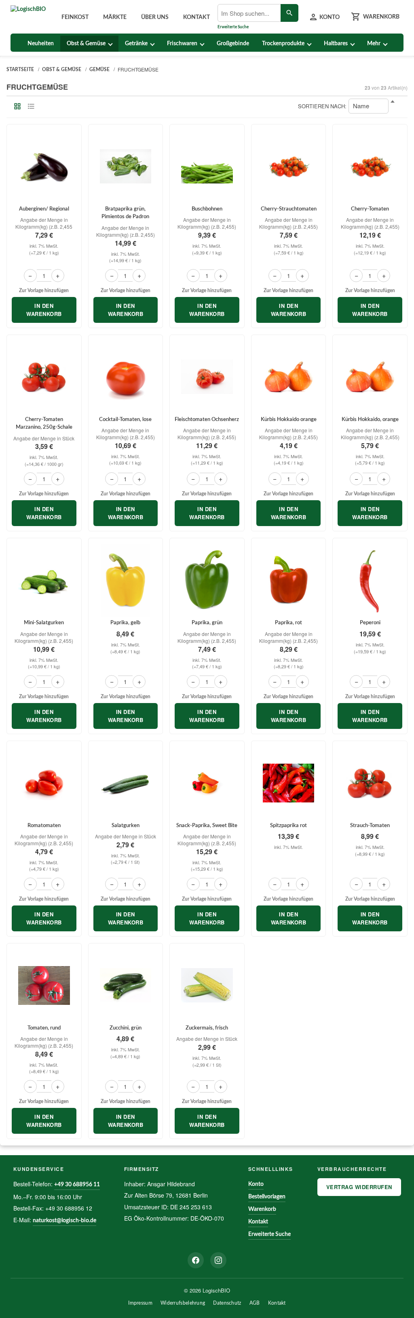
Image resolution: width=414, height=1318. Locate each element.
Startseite (20, 69)
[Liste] (31, 106)
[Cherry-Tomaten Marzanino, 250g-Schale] (44, 377)
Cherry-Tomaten (370, 209)
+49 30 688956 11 (77, 1184)
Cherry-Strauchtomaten (289, 209)
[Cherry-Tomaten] (370, 166)
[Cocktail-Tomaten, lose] (125, 377)
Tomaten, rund (44, 1028)
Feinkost (75, 17)
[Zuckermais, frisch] (207, 985)
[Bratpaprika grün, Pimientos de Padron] (125, 166)
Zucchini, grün (126, 1028)
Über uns (155, 17)
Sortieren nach (321, 106)
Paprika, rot (288, 622)
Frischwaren (182, 43)
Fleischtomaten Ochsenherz (207, 419)
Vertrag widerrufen (359, 1187)
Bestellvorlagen (266, 1197)
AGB (254, 1303)
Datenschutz (227, 1303)
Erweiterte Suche (233, 27)
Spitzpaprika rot (288, 825)
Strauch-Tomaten (370, 825)
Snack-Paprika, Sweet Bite (206, 825)
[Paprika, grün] (207, 580)
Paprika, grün (207, 622)
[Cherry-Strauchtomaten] (288, 166)
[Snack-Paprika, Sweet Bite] (207, 783)
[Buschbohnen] (207, 166)
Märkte (115, 17)
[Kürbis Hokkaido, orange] (370, 377)
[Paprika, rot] (288, 580)
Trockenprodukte (283, 43)
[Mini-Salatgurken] (44, 580)
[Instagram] (218, 1260)
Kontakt (196, 17)
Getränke (136, 43)
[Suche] (289, 13)
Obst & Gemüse (86, 43)
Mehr (373, 43)
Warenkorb (262, 1209)
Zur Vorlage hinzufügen (44, 290)
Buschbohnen (207, 209)
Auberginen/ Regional (44, 209)
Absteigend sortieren (397, 106)
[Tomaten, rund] (44, 985)
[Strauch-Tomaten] (370, 783)
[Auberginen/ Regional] (44, 166)
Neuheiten (40, 43)
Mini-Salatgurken (44, 622)
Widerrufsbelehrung (183, 1303)
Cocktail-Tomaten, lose (125, 419)
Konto (256, 1184)
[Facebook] (196, 1260)
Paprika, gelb (125, 622)
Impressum (140, 1303)
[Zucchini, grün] (125, 985)
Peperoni (370, 622)
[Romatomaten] (44, 783)
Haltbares (336, 43)
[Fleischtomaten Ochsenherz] (207, 377)
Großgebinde (233, 43)
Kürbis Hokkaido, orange (370, 419)
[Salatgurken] (125, 783)
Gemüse (99, 69)
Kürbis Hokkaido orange (289, 419)
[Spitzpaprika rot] (288, 783)
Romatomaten (44, 825)
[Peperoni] (370, 580)
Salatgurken (125, 825)
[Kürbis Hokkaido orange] (288, 377)
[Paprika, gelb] (125, 580)
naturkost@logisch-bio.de (64, 1220)
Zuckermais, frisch (207, 1028)
